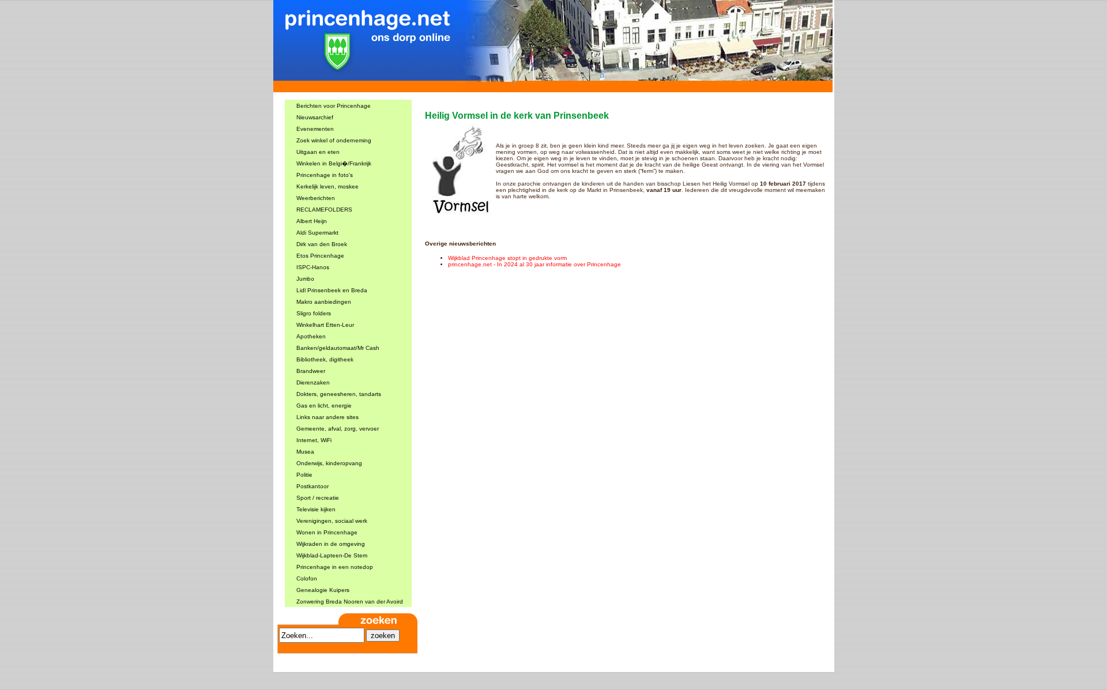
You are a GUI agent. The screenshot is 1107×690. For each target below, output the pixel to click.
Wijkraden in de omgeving (330, 544)
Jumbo (305, 279)
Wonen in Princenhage (326, 532)
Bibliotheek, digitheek (324, 359)
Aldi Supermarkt (317, 232)
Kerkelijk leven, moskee (327, 186)
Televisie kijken (316, 509)
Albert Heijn (311, 221)
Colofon (306, 578)
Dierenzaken (313, 382)
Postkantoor (312, 486)
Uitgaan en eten (318, 152)
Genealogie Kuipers (322, 590)
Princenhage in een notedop (334, 567)
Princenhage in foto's (324, 175)
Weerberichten (315, 198)
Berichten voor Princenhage (333, 106)
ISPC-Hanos (312, 267)
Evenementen (315, 129)
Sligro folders (313, 313)
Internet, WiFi (314, 440)
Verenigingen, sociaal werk (331, 521)
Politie (304, 475)
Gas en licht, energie (324, 405)
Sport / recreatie (317, 498)
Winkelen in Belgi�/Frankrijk (333, 163)
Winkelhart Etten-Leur (325, 325)
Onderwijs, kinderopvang (329, 463)
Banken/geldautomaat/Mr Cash (337, 348)
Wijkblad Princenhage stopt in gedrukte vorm (507, 258)
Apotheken (311, 336)
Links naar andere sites (327, 417)
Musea (305, 451)
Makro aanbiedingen (323, 302)
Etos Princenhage (320, 255)
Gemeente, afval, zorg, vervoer (337, 428)
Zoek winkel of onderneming (333, 140)
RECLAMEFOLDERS (324, 209)
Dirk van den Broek (321, 244)
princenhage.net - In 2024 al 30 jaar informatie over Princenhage (534, 264)
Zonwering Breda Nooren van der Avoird (349, 601)
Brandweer (310, 371)
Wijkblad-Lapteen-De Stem (331, 555)
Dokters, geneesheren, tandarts (338, 394)
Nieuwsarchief (314, 117)
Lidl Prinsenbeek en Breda (331, 290)
